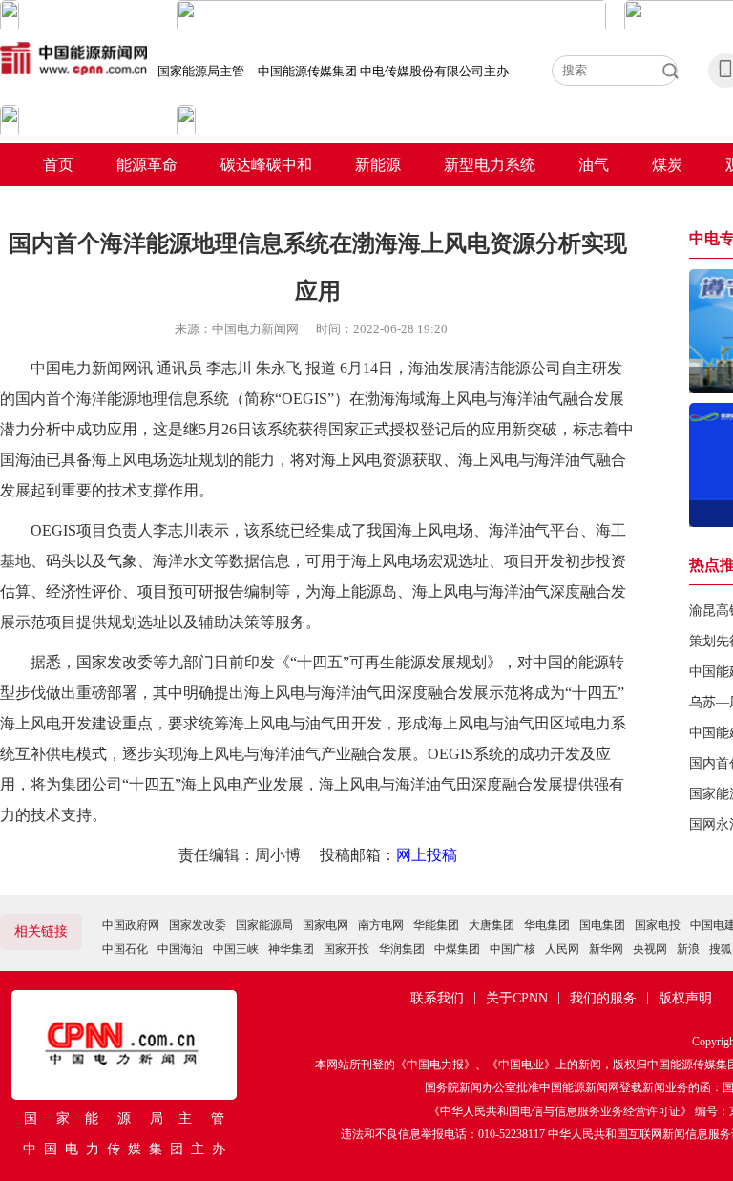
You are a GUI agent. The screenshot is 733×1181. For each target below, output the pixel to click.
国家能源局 (264, 925)
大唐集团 (491, 925)
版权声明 (685, 998)
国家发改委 (197, 925)
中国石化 (125, 949)
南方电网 (381, 925)
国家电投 (658, 925)
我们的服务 (603, 998)
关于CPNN (517, 998)
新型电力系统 (489, 165)
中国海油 (180, 949)
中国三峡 (236, 949)
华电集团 (547, 925)
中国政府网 (130, 925)
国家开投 (346, 949)
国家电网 (325, 925)
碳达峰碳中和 (266, 165)
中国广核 (512, 949)
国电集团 (602, 925)
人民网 (562, 949)
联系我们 (437, 998)
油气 (593, 165)
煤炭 (667, 165)
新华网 (606, 949)
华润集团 (402, 949)
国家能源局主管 (200, 71)
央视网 (650, 949)
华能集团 (436, 925)
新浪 (688, 949)
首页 (58, 165)
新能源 (378, 165)
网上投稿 (426, 855)
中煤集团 (457, 949)
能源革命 (147, 165)
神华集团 (291, 949)
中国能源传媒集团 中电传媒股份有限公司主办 (383, 71)
